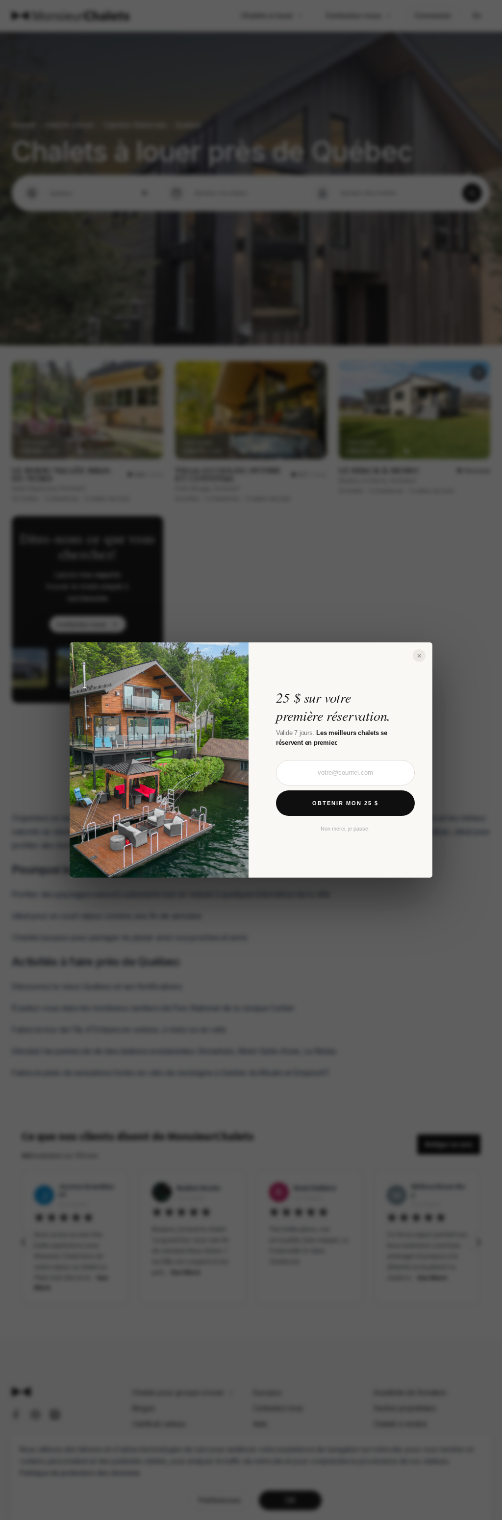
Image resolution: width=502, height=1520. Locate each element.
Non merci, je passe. (345, 829)
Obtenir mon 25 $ (345, 803)
